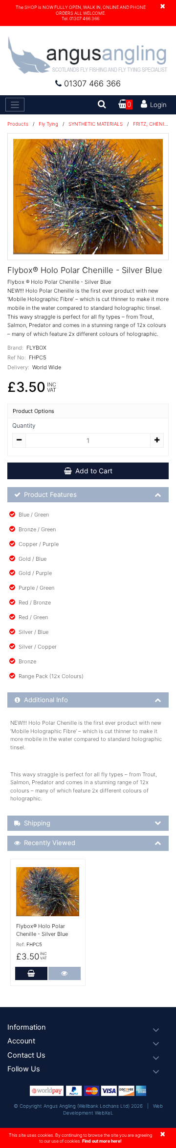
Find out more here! (102, 1141)
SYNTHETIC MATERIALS (95, 124)
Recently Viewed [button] (49, 843)
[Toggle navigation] (14, 104)
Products (17, 124)
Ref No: (16, 357)
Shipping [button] (37, 823)
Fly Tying (48, 124)
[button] (88, 1027)
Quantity (24, 425)
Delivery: (18, 367)
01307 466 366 (92, 83)
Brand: (15, 347)
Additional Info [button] (46, 700)
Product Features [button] (50, 494)
